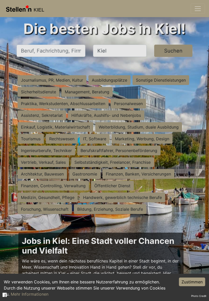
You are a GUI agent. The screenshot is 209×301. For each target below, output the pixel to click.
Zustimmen (192, 281)
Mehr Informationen (29, 294)
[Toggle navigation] (198, 9)
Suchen (173, 51)
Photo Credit (198, 295)
